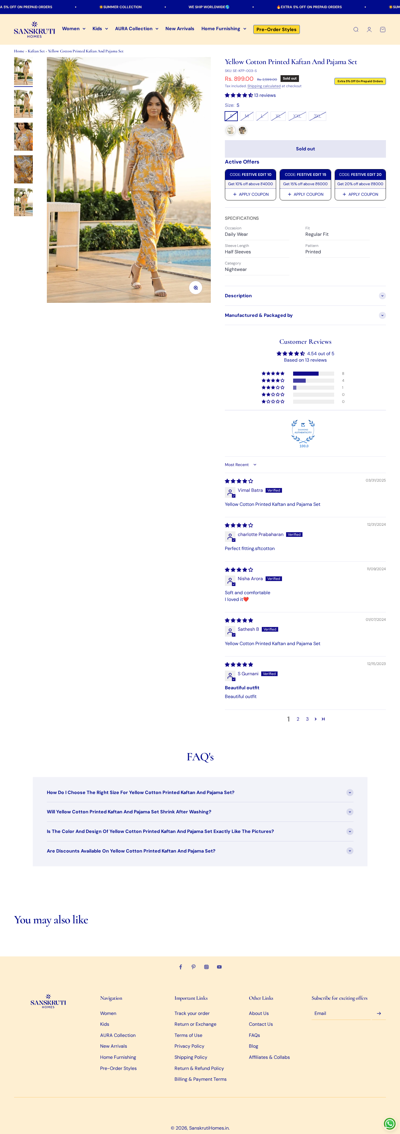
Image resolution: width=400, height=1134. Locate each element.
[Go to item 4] (23, 170)
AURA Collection (134, 28)
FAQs (254, 1035)
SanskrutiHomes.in (209, 1128)
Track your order (192, 1013)
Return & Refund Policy (199, 1068)
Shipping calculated (264, 86)
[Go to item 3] (23, 137)
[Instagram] (206, 967)
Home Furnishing (220, 28)
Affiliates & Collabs (269, 1057)
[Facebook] (180, 967)
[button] (239, 95)
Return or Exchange (195, 1024)
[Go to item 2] (23, 105)
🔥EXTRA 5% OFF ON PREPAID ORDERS (274, 7)
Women (71, 28)
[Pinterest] (193, 967)
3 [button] (307, 719)
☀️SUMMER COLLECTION (86, 7)
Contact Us (261, 1024)
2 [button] (298, 719)
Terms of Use (188, 1035)
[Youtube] (219, 967)
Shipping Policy (191, 1057)
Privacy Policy (189, 1046)
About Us (259, 1013)
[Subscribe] (379, 1013)
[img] (239, 481)
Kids (97, 28)
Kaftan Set (37, 51)
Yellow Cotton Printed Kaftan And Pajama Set (86, 51)
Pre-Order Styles (277, 29)
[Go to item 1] (23, 72)
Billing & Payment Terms (201, 1079)
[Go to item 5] (23, 203)
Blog (253, 1046)
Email (320, 1014)
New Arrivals (179, 28)
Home (19, 51)
